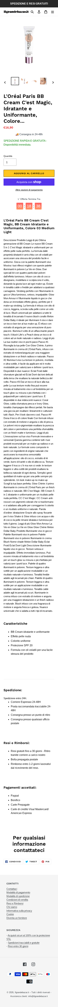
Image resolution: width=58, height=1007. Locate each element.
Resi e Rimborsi (14, 903)
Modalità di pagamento (18, 892)
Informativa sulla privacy (19, 910)
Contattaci (11, 888)
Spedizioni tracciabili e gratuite (23, 942)
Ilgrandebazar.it (22, 992)
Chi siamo (11, 907)
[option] (15, 81)
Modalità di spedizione (18, 896)
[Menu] (52, 11)
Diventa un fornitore (16, 918)
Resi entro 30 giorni (18, 946)
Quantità (8, 156)
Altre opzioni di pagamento (29, 190)
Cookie (10, 914)
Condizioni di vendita (17, 899)
